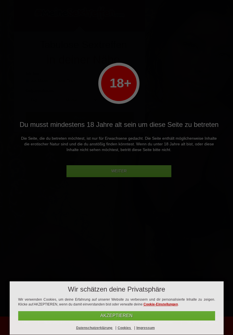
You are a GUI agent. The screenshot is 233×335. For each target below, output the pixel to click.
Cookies (125, 328)
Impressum (145, 328)
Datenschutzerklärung (94, 328)
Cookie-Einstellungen (160, 304)
